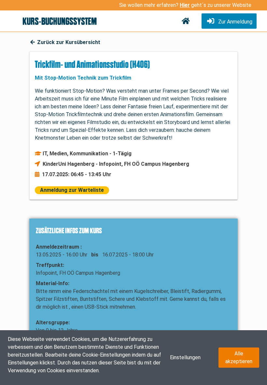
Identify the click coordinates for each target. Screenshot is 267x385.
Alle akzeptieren (238, 357)
